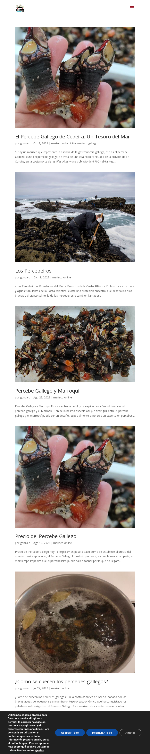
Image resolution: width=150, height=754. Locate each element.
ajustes (39, 750)
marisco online (61, 277)
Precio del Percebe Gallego (45, 536)
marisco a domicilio (63, 143)
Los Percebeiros (33, 270)
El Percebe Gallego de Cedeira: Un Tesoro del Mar (72, 136)
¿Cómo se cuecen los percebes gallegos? (61, 681)
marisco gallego (87, 143)
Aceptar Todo (70, 732)
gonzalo (25, 143)
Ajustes (130, 732)
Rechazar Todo (102, 732)
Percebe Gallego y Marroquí (47, 390)
